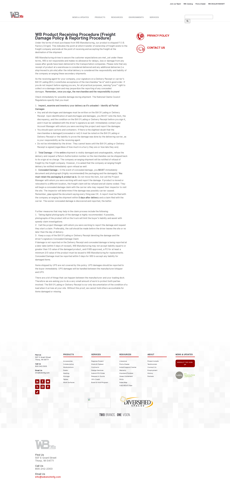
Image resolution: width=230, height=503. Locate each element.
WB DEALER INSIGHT (216, 4)
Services (154, 17)
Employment (152, 370)
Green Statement (126, 376)
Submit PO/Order (98, 373)
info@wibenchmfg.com (48, 477)
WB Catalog (188, 4)
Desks (65, 370)
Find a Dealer (201, 4)
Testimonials (152, 364)
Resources (125, 354)
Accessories (68, 361)
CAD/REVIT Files (125, 385)
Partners (150, 376)
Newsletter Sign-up (185, 363)
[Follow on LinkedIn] (37, 381)
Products (68, 354)
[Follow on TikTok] (37, 392)
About (150, 354)
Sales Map (123, 382)
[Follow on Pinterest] (48, 387)
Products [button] (100, 17)
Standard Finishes (126, 373)
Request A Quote (98, 376)
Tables (65, 379)
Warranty (122, 370)
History (150, 373)
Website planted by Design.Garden (87, 501)
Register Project (97, 361)
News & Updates (80, 17)
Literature (123, 361)
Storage (66, 376)
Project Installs (153, 361)
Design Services (97, 370)
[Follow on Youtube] (48, 381)
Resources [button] (117, 17)
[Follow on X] (37, 387)
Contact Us (151, 367)
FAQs (121, 379)
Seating (66, 373)
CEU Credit (95, 379)
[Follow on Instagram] (42, 387)
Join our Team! (175, 4)
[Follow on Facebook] (42, 381)
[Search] (187, 21)
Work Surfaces (68, 382)
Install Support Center (127, 367)
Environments (136, 17)
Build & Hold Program (99, 382)
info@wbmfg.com (42, 373)
